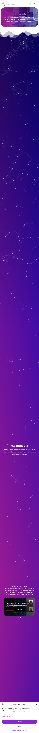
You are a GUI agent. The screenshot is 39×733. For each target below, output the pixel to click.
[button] (36, 704)
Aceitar (19, 721)
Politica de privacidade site (19, 730)
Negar (19, 726)
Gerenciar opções (6, 716)
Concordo (19, 609)
